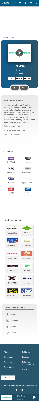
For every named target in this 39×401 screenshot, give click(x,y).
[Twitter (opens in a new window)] (22, 389)
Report (20, 78)
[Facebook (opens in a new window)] (16, 389)
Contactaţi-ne (9, 367)
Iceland (5, 37)
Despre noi (8, 362)
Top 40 (21, 73)
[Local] (25, 3)
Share (12, 78)
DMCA (24, 369)
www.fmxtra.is (16, 126)
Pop (16, 73)
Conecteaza (8, 357)
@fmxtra (24, 130)
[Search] (35, 3)
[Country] (30, 3)
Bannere (25, 357)
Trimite (6, 352)
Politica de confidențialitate (28, 363)
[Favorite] (20, 3)
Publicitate (26, 352)
